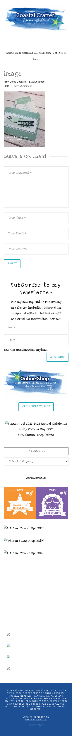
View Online (26, 435)
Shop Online (45, 435)
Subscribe (57, 357)
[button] (36, 41)
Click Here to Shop (36, 406)
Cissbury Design (36, 720)
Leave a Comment (22, 86)
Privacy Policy (36, 725)
